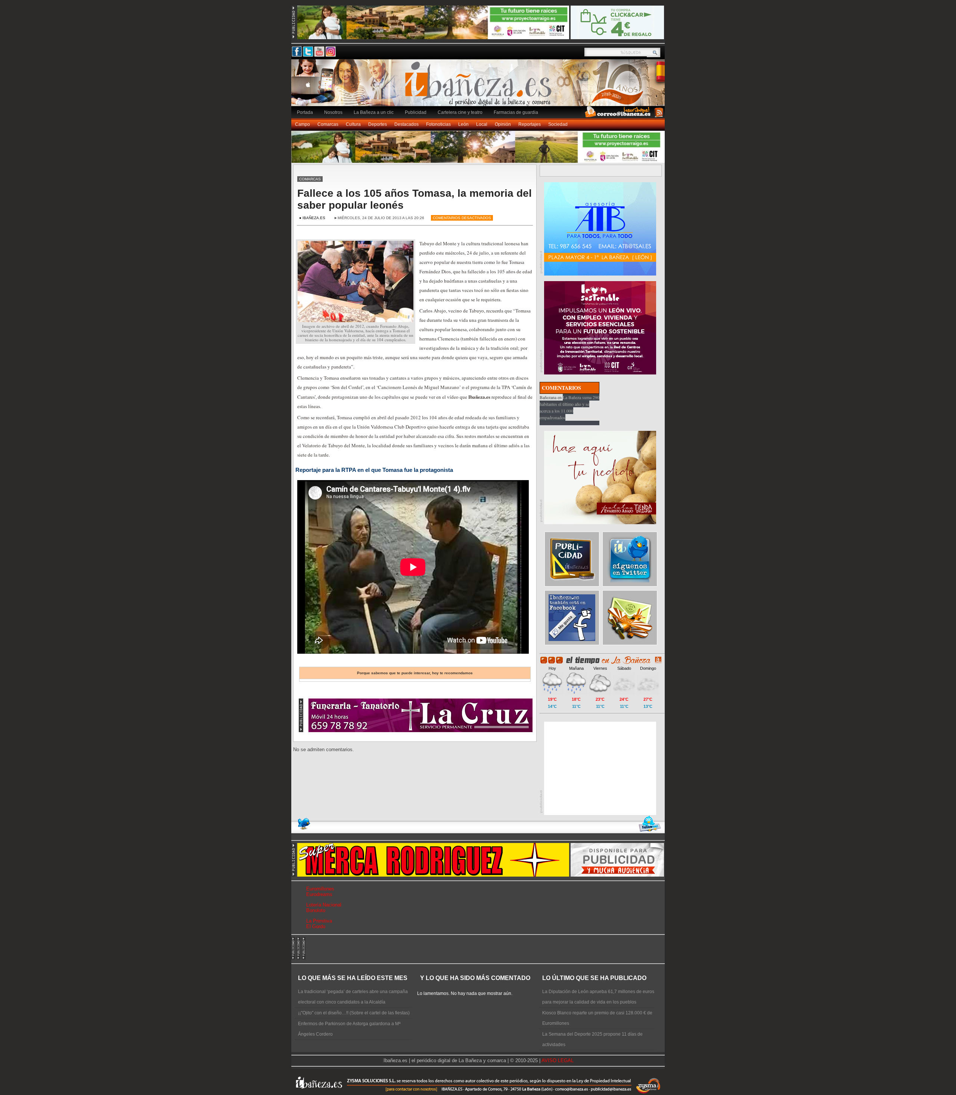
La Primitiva (319, 921)
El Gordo (315, 926)
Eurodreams (319, 894)
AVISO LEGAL (557, 1060)
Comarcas (327, 124)
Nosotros (333, 112)
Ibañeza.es (480, 87)
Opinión (503, 124)
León (463, 124)
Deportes (377, 124)
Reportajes (529, 124)
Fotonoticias (438, 124)
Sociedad (558, 124)
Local (481, 124)
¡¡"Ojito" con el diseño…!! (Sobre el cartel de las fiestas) (354, 1012)
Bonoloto (315, 910)
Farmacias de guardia (516, 112)
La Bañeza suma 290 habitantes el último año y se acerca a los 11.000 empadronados (569, 407)
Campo (302, 124)
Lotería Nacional (323, 905)
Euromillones (320, 889)
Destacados (406, 124)
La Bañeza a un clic (374, 112)
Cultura (353, 124)
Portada (305, 112)
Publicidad (415, 112)
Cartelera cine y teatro (460, 112)
